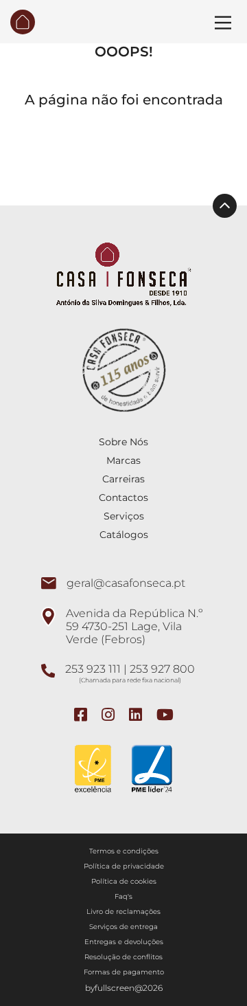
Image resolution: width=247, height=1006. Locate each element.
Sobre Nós (123, 442)
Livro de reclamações (123, 911)
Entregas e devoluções (123, 941)
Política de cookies (123, 881)
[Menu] (223, 22)
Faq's (123, 896)
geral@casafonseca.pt (126, 583)
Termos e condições (123, 851)
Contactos (123, 497)
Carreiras (123, 479)
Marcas (123, 460)
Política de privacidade (124, 866)
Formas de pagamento (124, 972)
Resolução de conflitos (123, 956)
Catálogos (123, 534)
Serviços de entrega (123, 926)
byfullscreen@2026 (124, 988)
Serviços (124, 516)
